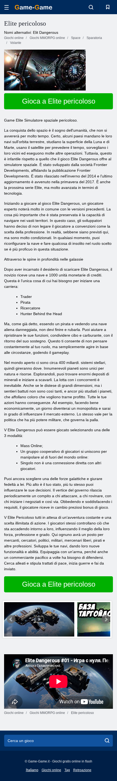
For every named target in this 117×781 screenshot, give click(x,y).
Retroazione (82, 770)
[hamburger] (6, 7)
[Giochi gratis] (33, 7)
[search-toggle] (91, 7)
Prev (11, 619)
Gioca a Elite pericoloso (58, 101)
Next (105, 619)
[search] (107, 741)
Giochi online (51, 770)
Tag (67, 770)
